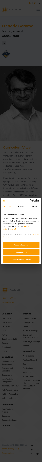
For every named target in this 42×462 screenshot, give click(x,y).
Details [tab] (21, 207)
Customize (20, 252)
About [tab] (34, 207)
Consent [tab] (7, 207)
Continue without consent (21, 259)
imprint (13, 229)
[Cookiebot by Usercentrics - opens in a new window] (29, 200)
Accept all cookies (21, 245)
